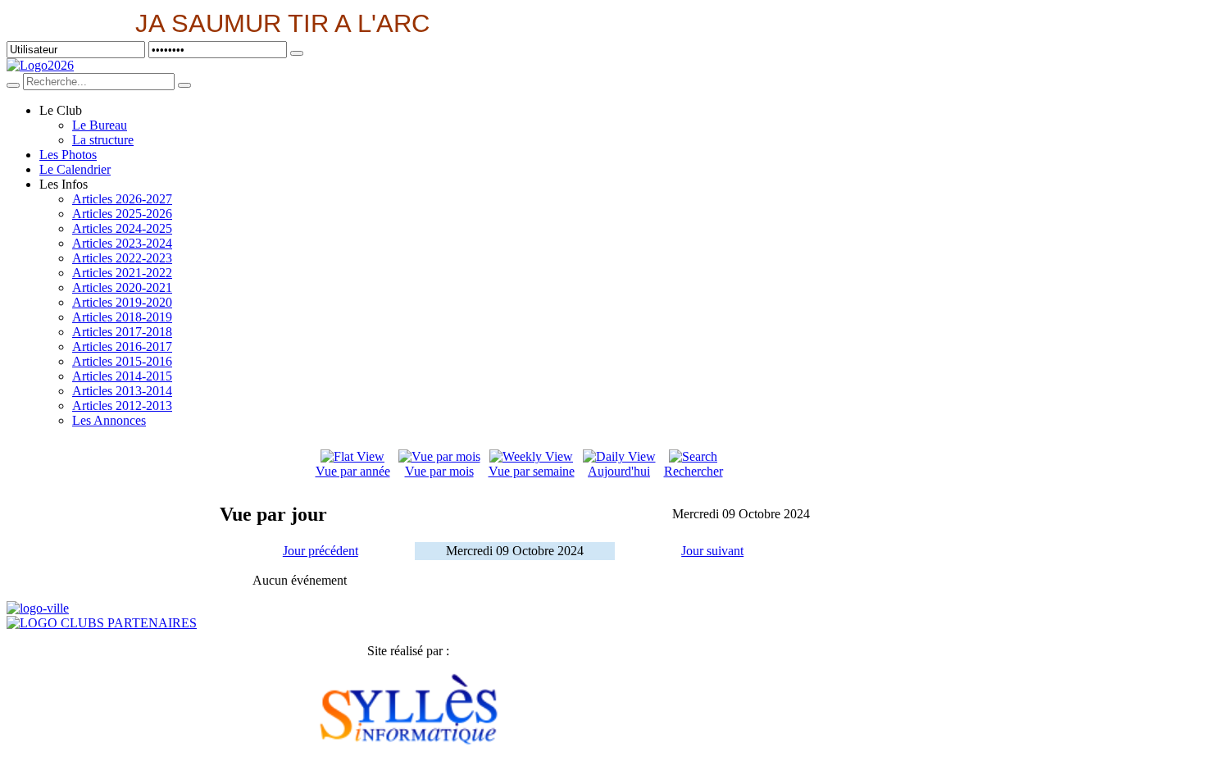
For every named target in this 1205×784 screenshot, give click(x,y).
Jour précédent (320, 551)
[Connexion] (296, 53)
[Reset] (184, 85)
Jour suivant (712, 551)
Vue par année (353, 471)
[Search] (13, 85)
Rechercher (693, 471)
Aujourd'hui (619, 471)
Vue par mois (439, 471)
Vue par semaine (532, 471)
